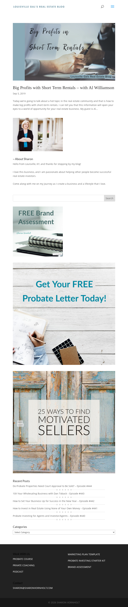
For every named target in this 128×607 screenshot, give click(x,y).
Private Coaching (23, 565)
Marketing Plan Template (84, 554)
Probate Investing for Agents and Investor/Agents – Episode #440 (49, 515)
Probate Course (23, 559)
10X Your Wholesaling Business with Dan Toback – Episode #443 (48, 493)
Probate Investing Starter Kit (86, 560)
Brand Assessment (79, 567)
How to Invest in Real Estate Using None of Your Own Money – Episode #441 (55, 508)
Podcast (18, 571)
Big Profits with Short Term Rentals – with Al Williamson (63, 87)
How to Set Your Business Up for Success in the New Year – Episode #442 (53, 501)
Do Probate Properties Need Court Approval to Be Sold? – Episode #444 (52, 486)
